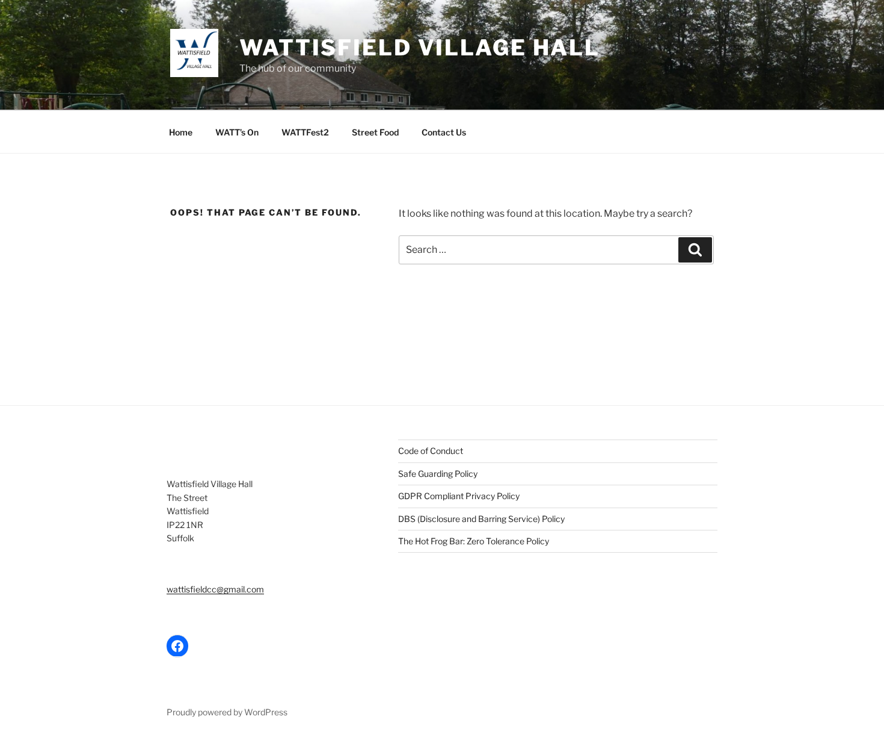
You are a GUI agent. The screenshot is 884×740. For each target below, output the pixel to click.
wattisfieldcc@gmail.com (215, 589)
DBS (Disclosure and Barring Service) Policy (481, 519)
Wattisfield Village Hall (419, 47)
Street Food (375, 132)
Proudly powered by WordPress (227, 712)
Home (180, 132)
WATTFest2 (305, 132)
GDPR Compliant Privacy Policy (459, 496)
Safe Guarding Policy (437, 473)
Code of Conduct (430, 451)
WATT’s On (237, 132)
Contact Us (444, 132)
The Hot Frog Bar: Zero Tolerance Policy (473, 541)
